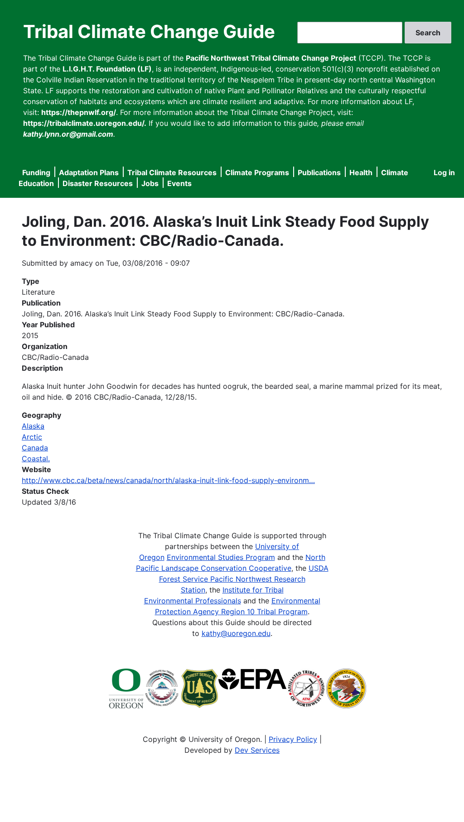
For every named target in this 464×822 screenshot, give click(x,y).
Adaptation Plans (89, 172)
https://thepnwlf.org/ (78, 112)
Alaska (33, 425)
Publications (319, 172)
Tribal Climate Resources (172, 172)
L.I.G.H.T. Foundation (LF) (107, 68)
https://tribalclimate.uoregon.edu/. (84, 123)
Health (360, 172)
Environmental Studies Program (221, 557)
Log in (444, 172)
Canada (35, 447)
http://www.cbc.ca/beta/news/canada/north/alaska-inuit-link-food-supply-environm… (168, 480)
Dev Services (257, 750)
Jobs (150, 183)
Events (179, 183)
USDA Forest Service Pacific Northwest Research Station (244, 579)
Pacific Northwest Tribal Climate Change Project (271, 57)
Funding (36, 172)
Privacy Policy (293, 739)
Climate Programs (257, 172)
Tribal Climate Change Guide (149, 31)
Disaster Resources (98, 183)
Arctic (32, 436)
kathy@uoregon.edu (236, 633)
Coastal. (36, 458)
